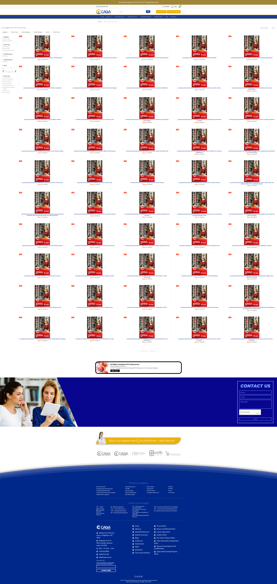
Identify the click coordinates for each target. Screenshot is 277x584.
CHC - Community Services (118, 509)
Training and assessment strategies (106, 492)
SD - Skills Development (117, 507)
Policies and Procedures (102, 494)
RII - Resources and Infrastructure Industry (165, 511)
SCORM (127, 488)
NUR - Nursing (100, 509)
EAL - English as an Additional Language (140, 513)
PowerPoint (150, 488)
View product (42, 47)
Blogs (137, 538)
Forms (170, 490)
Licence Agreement (163, 532)
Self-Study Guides (130, 494)
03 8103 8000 (148, 440)
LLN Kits (170, 486)
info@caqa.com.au (105, 557)
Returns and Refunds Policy (166, 529)
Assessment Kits (100, 486)
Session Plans (150, 486)
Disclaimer (138, 550)
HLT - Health (99, 507)
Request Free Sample (173, 11)
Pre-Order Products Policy (166, 538)
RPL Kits (170, 488)
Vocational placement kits (103, 490)
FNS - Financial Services (100, 514)
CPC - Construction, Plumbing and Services (165, 509)
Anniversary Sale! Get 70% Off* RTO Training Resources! (138, 2)
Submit (255, 419)
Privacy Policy (161, 526)
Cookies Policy (162, 535)
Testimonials (139, 544)
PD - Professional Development (119, 512)
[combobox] (136, 11)
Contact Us (139, 541)
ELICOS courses (151, 490)
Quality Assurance (141, 535)
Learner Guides (129, 490)
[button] (272, 28)
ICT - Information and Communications (138, 507)
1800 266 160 (166, 440)
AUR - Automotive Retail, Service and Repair (166, 507)
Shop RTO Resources (142, 532)
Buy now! (115, 370)
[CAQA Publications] (103, 11)
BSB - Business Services (100, 511)
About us (138, 529)
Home (100, 21)
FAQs (137, 547)
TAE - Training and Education (118, 511)
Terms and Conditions (142, 553)
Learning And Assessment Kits (104, 488)
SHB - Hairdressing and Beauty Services (140, 516)
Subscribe (106, 570)
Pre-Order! (171, 492)
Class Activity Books (130, 492)
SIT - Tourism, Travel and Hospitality (139, 510)
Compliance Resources (153, 492)
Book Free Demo (161, 11)
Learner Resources (130, 486)
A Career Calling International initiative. (147, 580)
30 (152, 351)
